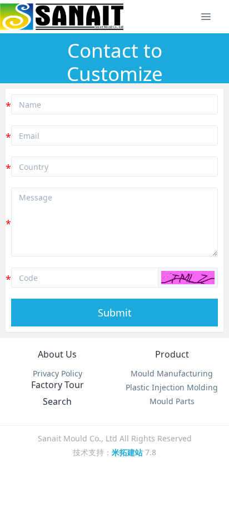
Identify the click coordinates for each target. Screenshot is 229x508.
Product (172, 354)
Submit (115, 312)
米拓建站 (128, 452)
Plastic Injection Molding (172, 387)
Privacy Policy (57, 373)
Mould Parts (172, 401)
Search (57, 401)
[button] (188, 277)
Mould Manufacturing (172, 373)
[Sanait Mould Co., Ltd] (61, 16)
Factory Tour (57, 385)
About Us (57, 354)
